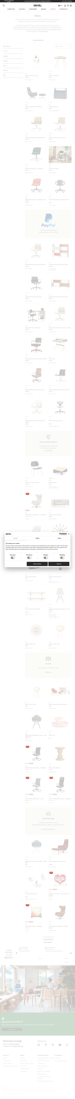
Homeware (33, 9)
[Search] (4, 5)
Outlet (53, 9)
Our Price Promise (67, 1)
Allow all (59, 564)
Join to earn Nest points (9, 1)
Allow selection (37, 564)
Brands (43, 9)
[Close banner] (68, 533)
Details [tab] (37, 538)
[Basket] (71, 5)
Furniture (11, 9)
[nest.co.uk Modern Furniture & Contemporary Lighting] (38, 5)
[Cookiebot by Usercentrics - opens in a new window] (60, 534)
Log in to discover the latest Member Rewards (38, 1)
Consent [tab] (15, 538)
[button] (16, 953)
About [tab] (59, 538)
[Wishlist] (68, 5)
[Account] (65, 5)
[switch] (29, 558)
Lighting (22, 9)
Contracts (64, 9)
